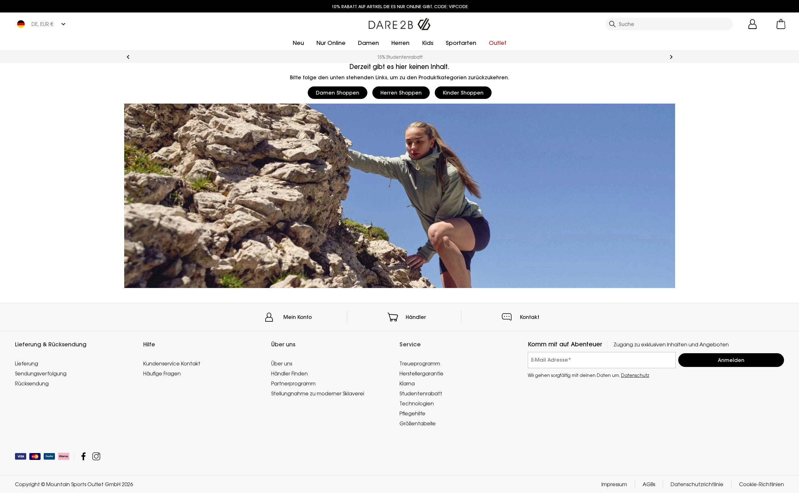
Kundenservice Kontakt (171, 363)
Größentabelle (418, 423)
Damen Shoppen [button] (337, 93)
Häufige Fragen (162, 373)
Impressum (614, 484)
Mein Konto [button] (297, 317)
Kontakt (529, 317)
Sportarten (461, 42)
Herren (400, 42)
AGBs (649, 484)
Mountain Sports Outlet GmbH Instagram (96, 456)
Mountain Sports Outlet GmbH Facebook (83, 456)
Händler (416, 317)
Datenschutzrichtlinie (697, 484)
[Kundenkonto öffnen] (752, 24)
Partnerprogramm (293, 383)
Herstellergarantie (422, 373)
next (671, 57)
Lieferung (26, 363)
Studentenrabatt (421, 393)
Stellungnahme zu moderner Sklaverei (317, 393)
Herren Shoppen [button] (401, 93)
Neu (298, 42)
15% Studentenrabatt (399, 57)
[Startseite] (399, 23)
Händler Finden (289, 373)
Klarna (407, 383)
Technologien (417, 403)
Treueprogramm (420, 363)
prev (128, 57)
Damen (368, 42)
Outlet (498, 42)
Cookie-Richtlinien (761, 484)
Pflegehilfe (412, 413)
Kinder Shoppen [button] (463, 93)
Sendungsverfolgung (40, 373)
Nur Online (331, 42)
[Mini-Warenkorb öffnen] (781, 24)
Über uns (281, 363)
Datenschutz (635, 375)
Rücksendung (32, 383)
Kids (427, 42)
